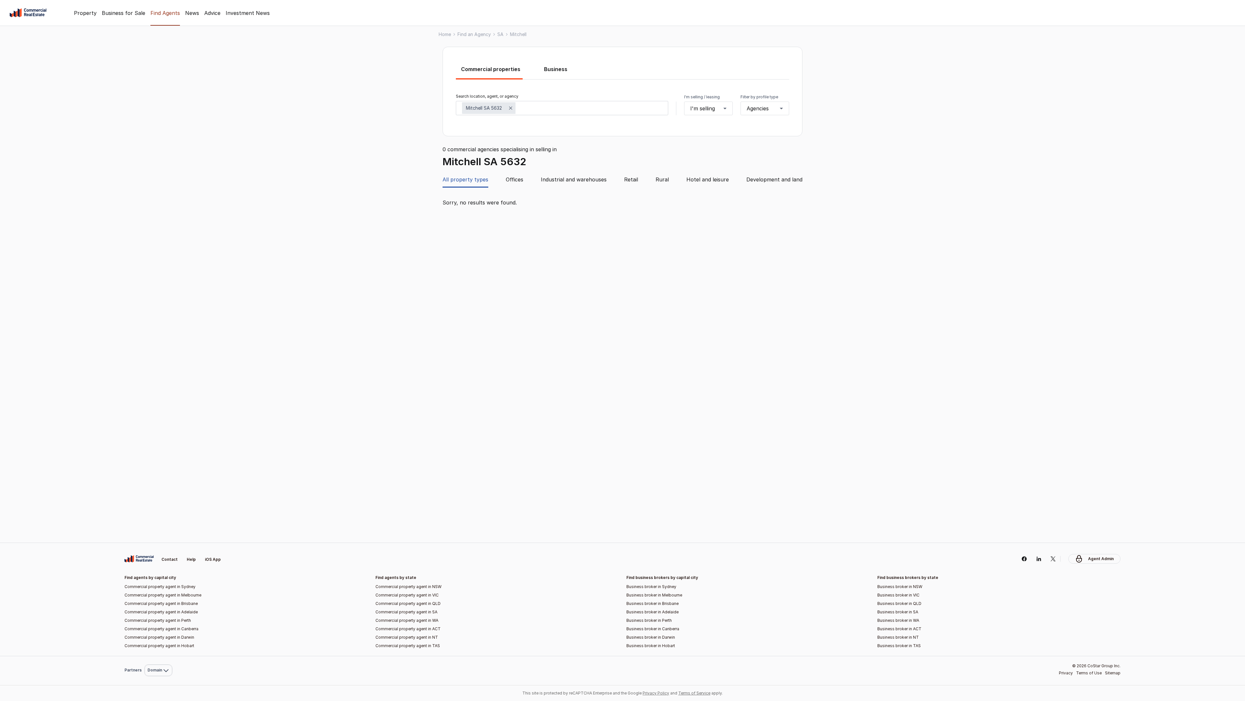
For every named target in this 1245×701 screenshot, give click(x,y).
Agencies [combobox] (758, 108)
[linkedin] (1038, 559)
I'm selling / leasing (702, 96)
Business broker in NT (898, 637)
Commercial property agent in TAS (407, 645)
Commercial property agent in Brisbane (161, 603)
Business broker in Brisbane (652, 603)
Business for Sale (123, 13)
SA (500, 34)
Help (191, 559)
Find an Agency (474, 34)
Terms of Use (1089, 672)
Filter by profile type (759, 96)
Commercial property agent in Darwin (159, 637)
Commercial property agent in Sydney (160, 586)
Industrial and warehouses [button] (574, 179)
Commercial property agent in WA (406, 620)
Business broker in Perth (649, 620)
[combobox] (562, 108)
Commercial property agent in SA (406, 611)
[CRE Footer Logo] (139, 558)
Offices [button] (514, 179)
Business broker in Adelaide (652, 611)
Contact (169, 559)
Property (85, 13)
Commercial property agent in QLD (408, 603)
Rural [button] (662, 179)
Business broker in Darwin (650, 637)
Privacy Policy (656, 693)
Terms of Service (694, 693)
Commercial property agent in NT (406, 637)
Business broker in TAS (899, 645)
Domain (158, 544)
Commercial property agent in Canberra (161, 628)
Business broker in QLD (899, 603)
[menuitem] (158, 544)
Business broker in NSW (899, 586)
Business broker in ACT (899, 628)
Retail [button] (631, 179)
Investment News (248, 13)
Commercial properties (490, 69)
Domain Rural (158, 656)
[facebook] (1024, 559)
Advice (212, 13)
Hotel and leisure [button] (707, 179)
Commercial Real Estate (28, 13)
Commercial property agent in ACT (408, 628)
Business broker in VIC (898, 595)
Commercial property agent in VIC (407, 595)
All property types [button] (465, 179)
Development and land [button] (774, 179)
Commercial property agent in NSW (408, 586)
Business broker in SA (897, 611)
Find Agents (165, 13)
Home (445, 34)
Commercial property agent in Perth (157, 620)
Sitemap (1112, 672)
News (192, 13)
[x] (1053, 559)
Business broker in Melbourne (654, 595)
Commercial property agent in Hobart (159, 645)
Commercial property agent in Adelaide (161, 611)
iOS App (213, 559)
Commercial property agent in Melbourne (162, 595)
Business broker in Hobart (650, 645)
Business (555, 69)
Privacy (1066, 672)
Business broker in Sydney (651, 586)
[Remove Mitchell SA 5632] (511, 108)
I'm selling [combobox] (702, 108)
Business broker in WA (898, 620)
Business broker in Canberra (652, 628)
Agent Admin (1101, 558)
